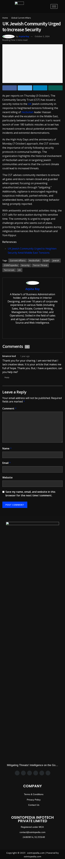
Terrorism (9, 270)
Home (5, 17)
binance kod (9, 356)
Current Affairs (17, 260)
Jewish (56, 260)
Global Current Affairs (21, 17)
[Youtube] (48, 773)
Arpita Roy (24, 36)
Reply (7, 377)
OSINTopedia (11, 265)
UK (29, 104)
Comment (9, 408)
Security (25, 265)
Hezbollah (27, 112)
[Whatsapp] (35, 773)
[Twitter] (23, 773)
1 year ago (25, 356)
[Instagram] (29, 773)
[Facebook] (17, 773)
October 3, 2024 (42, 36)
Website (7, 477)
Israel (46, 260)
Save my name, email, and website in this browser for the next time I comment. (30, 493)
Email (6, 463)
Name (7, 448)
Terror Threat (40, 265)
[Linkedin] (41, 773)
